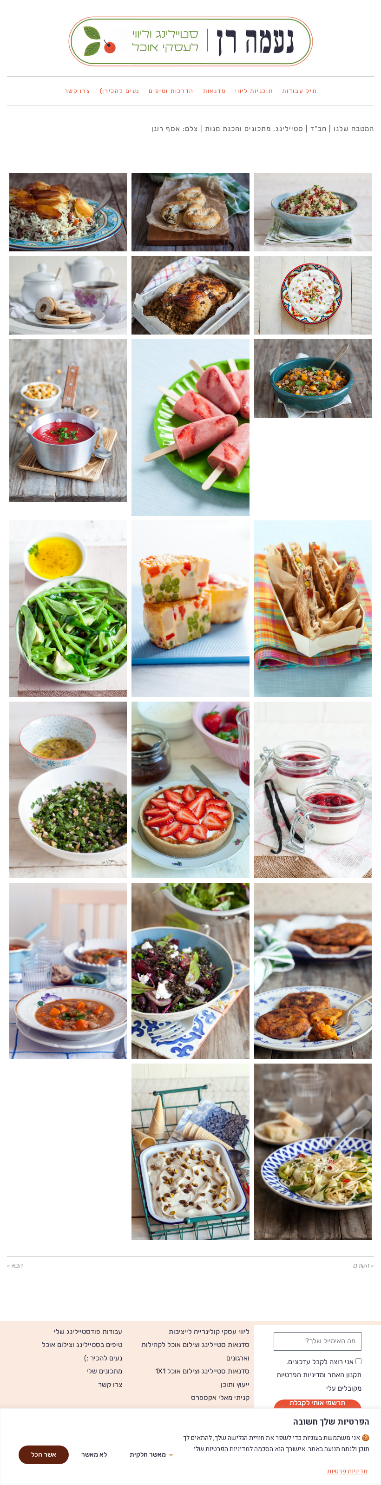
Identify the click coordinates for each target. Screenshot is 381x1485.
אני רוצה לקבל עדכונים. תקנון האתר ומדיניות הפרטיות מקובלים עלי (318, 1375)
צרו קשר (110, 1384)
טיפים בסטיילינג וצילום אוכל (82, 1344)
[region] (190, 1446)
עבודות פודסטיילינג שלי (88, 1331)
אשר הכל (43, 1455)
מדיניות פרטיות (347, 1471)
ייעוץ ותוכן (235, 1384)
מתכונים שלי (104, 1371)
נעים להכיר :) (103, 1358)
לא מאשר (94, 1455)
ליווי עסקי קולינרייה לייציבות (209, 1331)
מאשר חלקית (148, 1455)
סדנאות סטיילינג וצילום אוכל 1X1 (202, 1371)
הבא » (15, 1265)
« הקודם (363, 1265)
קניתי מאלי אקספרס (220, 1397)
